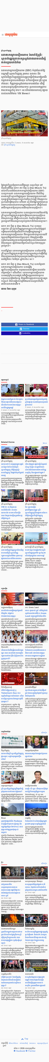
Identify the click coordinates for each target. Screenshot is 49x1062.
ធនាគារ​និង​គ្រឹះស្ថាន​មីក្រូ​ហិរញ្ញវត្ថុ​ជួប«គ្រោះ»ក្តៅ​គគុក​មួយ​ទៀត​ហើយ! (12, 756)
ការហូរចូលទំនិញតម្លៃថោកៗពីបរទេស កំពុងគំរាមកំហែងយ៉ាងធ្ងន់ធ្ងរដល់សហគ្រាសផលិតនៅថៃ (36, 887)
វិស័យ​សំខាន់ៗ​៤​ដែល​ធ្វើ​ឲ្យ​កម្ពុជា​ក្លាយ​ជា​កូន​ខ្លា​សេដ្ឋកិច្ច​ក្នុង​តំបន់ (36, 822)
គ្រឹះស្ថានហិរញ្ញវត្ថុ (9, 145)
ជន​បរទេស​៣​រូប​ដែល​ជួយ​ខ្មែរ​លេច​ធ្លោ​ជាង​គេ (36, 755)
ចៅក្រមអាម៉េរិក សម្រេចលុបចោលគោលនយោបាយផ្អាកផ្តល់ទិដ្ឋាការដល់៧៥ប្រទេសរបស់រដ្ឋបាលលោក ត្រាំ (10, 890)
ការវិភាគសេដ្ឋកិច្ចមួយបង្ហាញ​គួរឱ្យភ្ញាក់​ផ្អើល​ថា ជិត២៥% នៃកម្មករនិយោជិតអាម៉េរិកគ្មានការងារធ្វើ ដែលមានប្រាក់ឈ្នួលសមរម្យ (36, 936)
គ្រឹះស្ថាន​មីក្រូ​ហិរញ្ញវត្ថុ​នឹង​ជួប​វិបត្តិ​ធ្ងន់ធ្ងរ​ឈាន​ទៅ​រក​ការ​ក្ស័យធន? (12, 790)
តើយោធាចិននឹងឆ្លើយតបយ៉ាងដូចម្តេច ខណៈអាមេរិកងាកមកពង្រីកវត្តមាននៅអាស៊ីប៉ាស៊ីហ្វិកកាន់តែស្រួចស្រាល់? (12, 654)
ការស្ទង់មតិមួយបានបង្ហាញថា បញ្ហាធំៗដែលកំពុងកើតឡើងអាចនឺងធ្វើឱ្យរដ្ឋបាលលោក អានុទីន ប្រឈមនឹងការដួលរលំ (35, 981)
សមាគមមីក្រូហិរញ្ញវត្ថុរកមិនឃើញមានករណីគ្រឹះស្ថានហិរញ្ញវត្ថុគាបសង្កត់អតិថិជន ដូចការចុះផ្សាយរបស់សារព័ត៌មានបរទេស (12, 554)
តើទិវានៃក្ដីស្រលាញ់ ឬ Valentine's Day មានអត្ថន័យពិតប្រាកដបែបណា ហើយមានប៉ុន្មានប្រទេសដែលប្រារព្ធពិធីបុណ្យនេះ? (12, 695)
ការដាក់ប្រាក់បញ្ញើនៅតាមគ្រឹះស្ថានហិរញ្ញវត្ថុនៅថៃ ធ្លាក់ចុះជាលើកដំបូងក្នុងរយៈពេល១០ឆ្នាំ (35, 552)
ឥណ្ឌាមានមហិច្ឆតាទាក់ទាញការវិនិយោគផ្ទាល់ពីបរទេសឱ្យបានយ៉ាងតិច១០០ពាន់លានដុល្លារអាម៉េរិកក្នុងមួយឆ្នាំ (12, 403)
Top (26, 1039)
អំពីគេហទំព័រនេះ (13, 1043)
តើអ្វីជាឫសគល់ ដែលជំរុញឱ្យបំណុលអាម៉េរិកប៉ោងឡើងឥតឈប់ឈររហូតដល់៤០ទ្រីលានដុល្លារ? (11, 981)
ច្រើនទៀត (44, 733)
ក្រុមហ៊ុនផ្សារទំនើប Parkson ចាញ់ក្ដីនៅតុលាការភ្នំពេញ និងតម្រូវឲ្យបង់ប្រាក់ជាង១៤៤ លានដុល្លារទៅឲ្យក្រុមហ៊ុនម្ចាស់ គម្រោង (12, 826)
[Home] (12, 35)
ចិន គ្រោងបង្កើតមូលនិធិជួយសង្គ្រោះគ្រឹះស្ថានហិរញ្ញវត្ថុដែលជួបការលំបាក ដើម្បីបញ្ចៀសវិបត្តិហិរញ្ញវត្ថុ (36, 511)
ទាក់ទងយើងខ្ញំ (24, 1043)
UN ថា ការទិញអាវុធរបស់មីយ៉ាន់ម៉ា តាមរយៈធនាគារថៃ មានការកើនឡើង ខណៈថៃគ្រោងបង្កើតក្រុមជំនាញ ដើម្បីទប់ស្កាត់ (11, 512)
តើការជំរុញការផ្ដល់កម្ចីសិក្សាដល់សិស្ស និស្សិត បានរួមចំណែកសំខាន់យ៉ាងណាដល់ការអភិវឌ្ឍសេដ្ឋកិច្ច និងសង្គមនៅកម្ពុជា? (36, 468)
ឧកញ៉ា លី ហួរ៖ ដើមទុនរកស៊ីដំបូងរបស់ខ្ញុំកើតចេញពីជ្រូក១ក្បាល (36, 790)
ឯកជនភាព (32, 1043)
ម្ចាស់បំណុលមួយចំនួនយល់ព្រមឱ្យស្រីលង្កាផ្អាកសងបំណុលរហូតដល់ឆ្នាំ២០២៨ (36, 401)
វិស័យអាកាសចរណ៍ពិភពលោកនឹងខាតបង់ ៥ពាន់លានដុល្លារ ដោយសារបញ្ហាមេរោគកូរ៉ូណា (35, 652)
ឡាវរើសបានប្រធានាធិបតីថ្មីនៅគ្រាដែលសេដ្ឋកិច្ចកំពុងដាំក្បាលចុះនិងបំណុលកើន (36, 693)
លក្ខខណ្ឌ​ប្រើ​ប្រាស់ (42, 1043)
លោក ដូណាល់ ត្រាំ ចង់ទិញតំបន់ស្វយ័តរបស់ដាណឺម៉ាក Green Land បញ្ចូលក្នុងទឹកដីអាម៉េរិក (36, 613)
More (45, 443)
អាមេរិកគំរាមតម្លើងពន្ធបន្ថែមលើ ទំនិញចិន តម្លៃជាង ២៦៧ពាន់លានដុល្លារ (11, 613)
